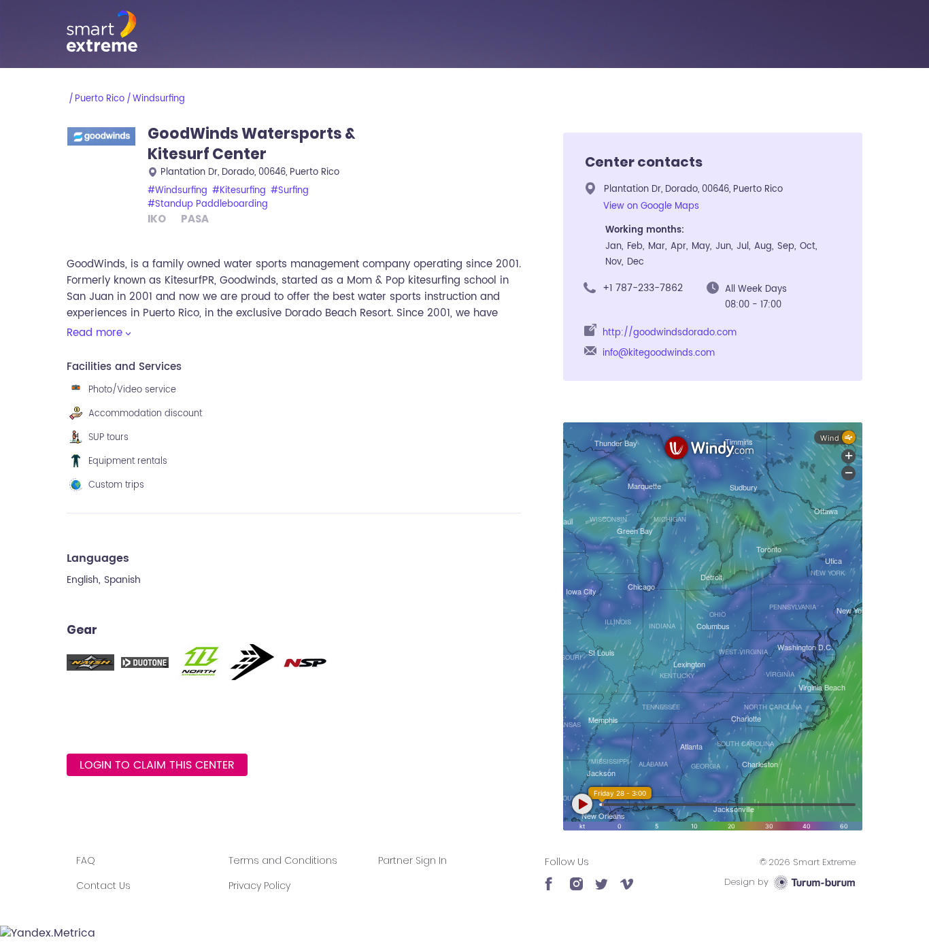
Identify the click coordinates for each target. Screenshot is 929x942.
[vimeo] (626, 877)
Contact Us (103, 885)
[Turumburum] (814, 881)
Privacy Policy (259, 885)
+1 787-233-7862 (643, 288)
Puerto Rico (99, 99)
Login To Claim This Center (157, 765)
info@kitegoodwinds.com (659, 353)
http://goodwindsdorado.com (670, 333)
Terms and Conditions (283, 860)
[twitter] (601, 877)
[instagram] (576, 877)
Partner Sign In (412, 860)
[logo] (464, 31)
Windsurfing (159, 99)
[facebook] (551, 877)
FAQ (85, 860)
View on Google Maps (651, 206)
